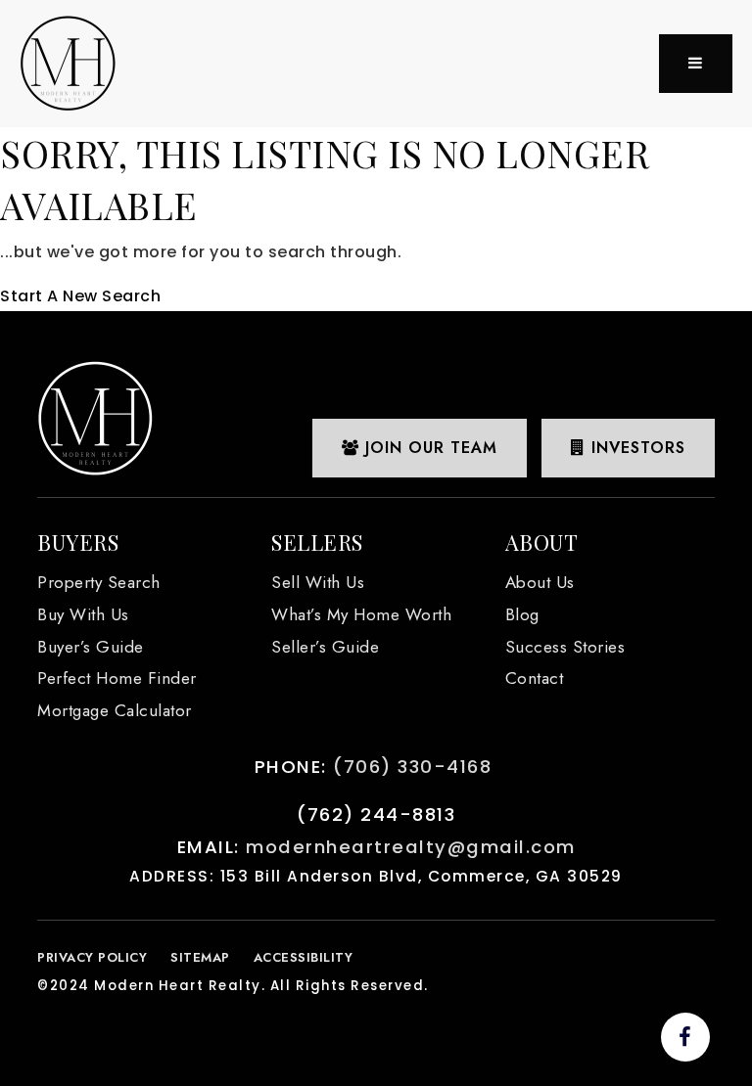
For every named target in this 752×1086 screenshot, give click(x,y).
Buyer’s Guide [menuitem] (90, 646)
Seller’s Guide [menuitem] (325, 646)
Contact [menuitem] (534, 678)
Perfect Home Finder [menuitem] (117, 678)
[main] (376, 219)
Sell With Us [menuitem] (317, 582)
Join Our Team (428, 447)
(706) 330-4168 (412, 766)
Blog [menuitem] (522, 614)
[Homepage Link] (68, 62)
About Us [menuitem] (540, 582)
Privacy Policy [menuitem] (92, 957)
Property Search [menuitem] (99, 582)
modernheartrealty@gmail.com (411, 847)
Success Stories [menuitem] (565, 646)
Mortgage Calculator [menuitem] (114, 710)
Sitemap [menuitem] (200, 957)
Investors (635, 447)
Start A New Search (80, 296)
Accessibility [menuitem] (303, 957)
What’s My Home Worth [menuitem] (361, 614)
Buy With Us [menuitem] (83, 614)
